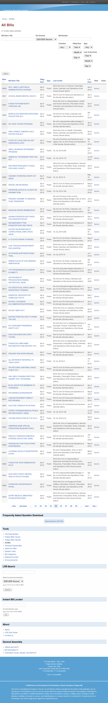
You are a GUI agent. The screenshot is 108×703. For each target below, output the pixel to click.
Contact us (9, 635)
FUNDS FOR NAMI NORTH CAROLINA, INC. (18, 104)
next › (87, 506)
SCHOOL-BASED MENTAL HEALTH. (22, 96)
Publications (93, 2)
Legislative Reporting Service (15, 10)
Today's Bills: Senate (13, 540)
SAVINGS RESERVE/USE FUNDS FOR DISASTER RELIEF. (21, 217)
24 (51, 506)
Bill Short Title (7, 35)
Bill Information (11, 650)
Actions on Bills (11, 548)
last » (95, 506)
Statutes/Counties (11, 557)
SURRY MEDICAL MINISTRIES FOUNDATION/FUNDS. (20, 496)
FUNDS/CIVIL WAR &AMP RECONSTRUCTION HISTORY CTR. (22, 344)
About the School (65, 2)
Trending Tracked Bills (13, 545)
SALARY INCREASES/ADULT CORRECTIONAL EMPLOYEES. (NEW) (20, 231)
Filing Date (77, 43)
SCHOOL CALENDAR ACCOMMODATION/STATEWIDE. (21, 302)
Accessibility (57, 674)
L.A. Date (89, 80)
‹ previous (23, 506)
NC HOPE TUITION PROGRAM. (20, 124)
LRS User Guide (11, 632)
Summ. (97, 88)
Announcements (11, 560)
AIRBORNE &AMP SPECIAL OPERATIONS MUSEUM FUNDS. (21, 427)
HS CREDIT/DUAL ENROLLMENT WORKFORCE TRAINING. (21, 288)
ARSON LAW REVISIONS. (18, 185)
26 (61, 506)
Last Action (57, 80)
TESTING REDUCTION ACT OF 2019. (22, 418)
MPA (87, 2)
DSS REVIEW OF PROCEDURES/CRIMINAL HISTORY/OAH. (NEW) (18, 280)
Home (4, 19)
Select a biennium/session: (13, 577)
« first (13, 506)
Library (82, 2)
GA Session (40, 35)
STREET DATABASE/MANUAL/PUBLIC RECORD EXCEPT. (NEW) (23, 411)
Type (85, 43)
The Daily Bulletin (11, 534)
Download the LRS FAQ (54, 521)
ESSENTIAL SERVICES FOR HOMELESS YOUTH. (19, 296)
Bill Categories (10, 554)
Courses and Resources (75, 2)
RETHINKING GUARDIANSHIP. (20, 393)
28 (71, 506)
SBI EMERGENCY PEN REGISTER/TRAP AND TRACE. (20, 224)
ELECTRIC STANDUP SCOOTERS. (22, 405)
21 (36, 506)
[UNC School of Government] (27, 2)
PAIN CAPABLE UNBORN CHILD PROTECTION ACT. (21, 132)
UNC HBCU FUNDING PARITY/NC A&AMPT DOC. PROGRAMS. (21, 377)
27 (66, 506)
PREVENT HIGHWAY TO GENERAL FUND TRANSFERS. (22, 199)
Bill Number (63, 35)
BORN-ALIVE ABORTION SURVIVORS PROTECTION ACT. (23, 114)
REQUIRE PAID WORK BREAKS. (21, 353)
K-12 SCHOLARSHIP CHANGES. (21, 239)
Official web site (12, 647)
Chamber (62, 43)
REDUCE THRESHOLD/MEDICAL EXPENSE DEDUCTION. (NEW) (21, 437)
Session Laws (10, 551)
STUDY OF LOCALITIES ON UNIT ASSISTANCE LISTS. (21, 141)
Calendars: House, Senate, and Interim (20, 652)
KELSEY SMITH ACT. (16, 310)
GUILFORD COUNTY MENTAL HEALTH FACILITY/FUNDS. (20, 475)
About (7, 629)
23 (46, 506)
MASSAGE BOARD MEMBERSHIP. (21, 210)
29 (76, 506)
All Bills (8, 542)
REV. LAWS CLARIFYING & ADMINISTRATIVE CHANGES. (20, 88)
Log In (49, 674)
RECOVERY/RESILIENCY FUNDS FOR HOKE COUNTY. (21, 166)
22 (41, 506)
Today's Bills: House (12, 537)
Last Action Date (90, 52)
